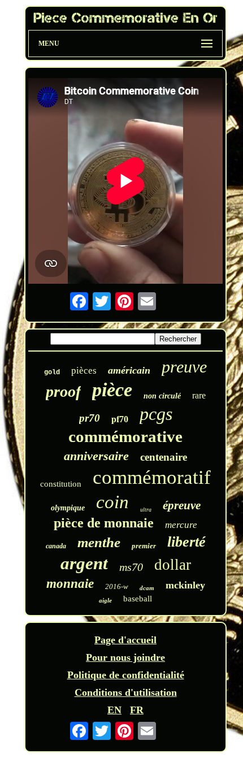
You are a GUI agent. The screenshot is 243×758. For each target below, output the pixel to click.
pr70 (89, 418)
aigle (105, 600)
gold (52, 372)
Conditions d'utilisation (126, 692)
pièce (112, 389)
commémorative (125, 436)
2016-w (116, 586)
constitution (60, 483)
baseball (137, 598)
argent (84, 563)
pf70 (119, 419)
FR (137, 710)
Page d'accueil (125, 640)
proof (63, 391)
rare (199, 395)
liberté (186, 542)
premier (144, 546)
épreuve (182, 505)
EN (114, 710)
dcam (147, 587)
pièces (84, 370)
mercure (181, 524)
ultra (145, 509)
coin (112, 502)
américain (129, 370)
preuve (184, 366)
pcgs (156, 414)
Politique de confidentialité (125, 675)
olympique (68, 508)
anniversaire (96, 456)
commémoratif (152, 477)
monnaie (70, 584)
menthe (98, 542)
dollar (172, 564)
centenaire (163, 457)
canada (56, 546)
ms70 (131, 567)
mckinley (185, 585)
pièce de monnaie (104, 523)
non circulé (162, 396)
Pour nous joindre (125, 657)
